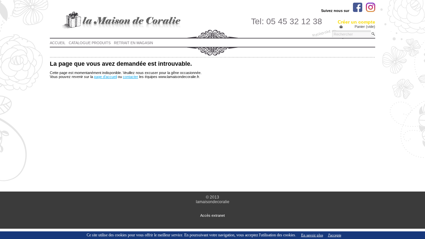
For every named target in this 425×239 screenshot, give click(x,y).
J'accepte (334, 235)
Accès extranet (212, 215)
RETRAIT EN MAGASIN (133, 43)
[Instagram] (370, 7)
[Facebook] (357, 7)
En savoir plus (312, 235)
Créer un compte (356, 22)
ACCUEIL (57, 43)
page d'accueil (105, 77)
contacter (130, 77)
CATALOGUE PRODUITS (90, 43)
